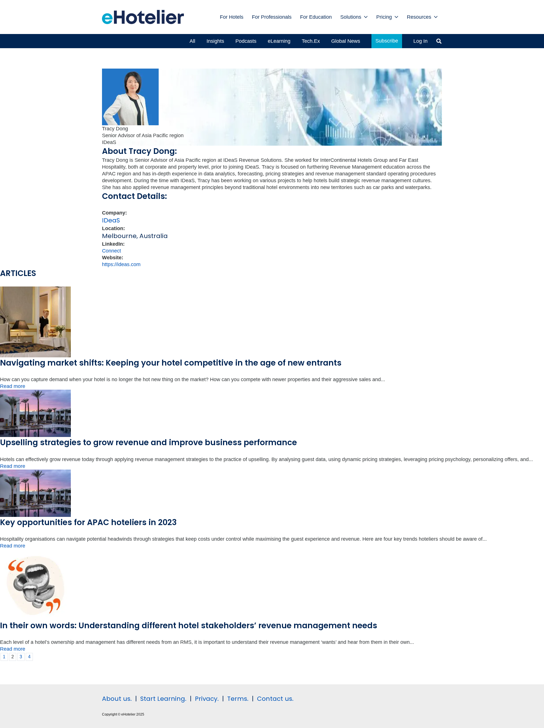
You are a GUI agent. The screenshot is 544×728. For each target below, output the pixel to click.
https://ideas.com (121, 264)
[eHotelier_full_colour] (143, 17)
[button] (366, 17)
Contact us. (275, 698)
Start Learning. (162, 698)
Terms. (237, 698)
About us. (117, 698)
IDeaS (111, 220)
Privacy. (207, 698)
